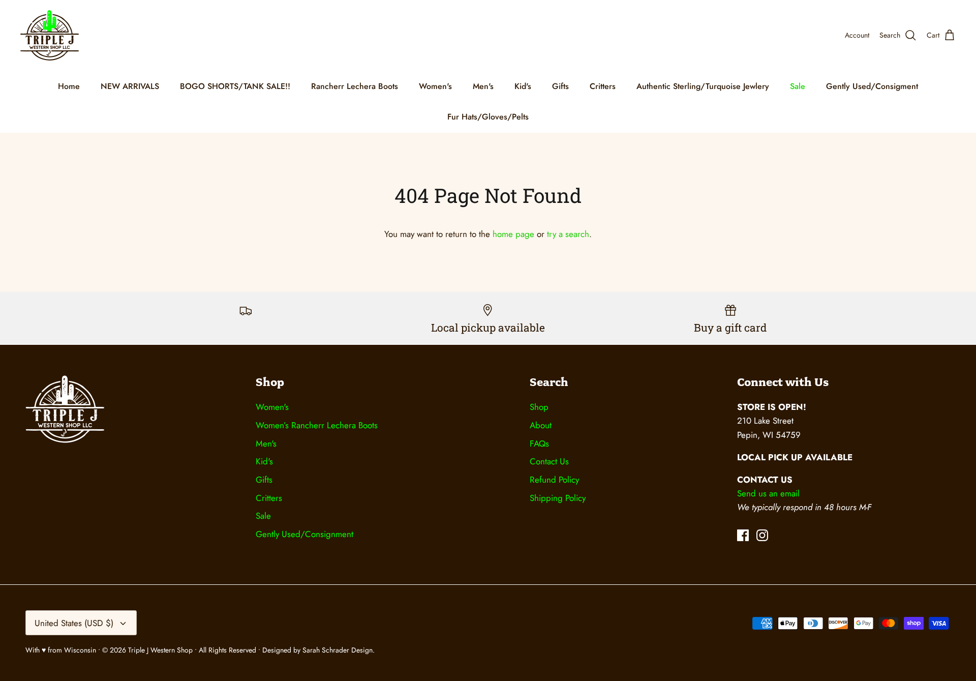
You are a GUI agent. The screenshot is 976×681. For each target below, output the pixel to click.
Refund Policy (554, 479)
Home (69, 86)
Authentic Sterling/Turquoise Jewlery (702, 86)
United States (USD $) (74, 623)
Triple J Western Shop (161, 650)
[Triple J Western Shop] (49, 35)
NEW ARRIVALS (130, 86)
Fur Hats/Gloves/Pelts (488, 117)
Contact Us (549, 461)
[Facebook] (743, 535)
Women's (435, 86)
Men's (483, 86)
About (541, 425)
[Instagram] (762, 535)
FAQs (539, 443)
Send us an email (768, 493)
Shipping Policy (558, 498)
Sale (797, 86)
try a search (568, 234)
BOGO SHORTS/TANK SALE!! (235, 86)
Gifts (560, 86)
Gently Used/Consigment (872, 86)
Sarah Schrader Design (337, 650)
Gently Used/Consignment (304, 534)
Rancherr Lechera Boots (354, 86)
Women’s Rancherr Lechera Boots (317, 425)
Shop (539, 407)
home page (513, 234)
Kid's (522, 86)
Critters (603, 86)
